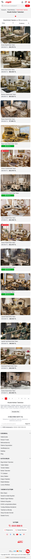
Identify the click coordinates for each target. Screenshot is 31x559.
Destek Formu (5, 515)
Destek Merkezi (22, 530)
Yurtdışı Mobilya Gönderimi (8, 507)
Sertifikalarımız (5, 448)
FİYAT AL (8, 146)
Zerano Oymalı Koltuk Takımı (8, 168)
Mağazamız (9, 530)
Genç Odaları (4, 476)
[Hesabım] (22, 2)
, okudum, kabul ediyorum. (14, 427)
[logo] (8, 2)
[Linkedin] (20, 534)
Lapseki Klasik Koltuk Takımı (8, 316)
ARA (27, 5)
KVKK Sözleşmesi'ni (8, 427)
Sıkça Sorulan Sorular (7, 513)
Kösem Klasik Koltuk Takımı (8, 45)
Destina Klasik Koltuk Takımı (8, 390)
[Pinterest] (24, 534)
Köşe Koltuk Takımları (7, 462)
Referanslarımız (5, 442)
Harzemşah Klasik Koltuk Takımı (9, 366)
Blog (2, 454)
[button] (15, 16)
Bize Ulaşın (4, 493)
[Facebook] (10, 534)
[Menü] (2, 2)
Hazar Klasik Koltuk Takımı (7, 292)
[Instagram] (7, 534)
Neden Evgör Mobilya (7, 498)
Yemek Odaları (5, 468)
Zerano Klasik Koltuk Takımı (8, 242)
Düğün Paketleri (5, 479)
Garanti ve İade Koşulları (8, 496)
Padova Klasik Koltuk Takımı (8, 218)
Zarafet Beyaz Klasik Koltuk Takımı (10, 193)
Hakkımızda (4, 437)
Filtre (3, 23)
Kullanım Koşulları (6, 501)
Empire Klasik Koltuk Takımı (8, 119)
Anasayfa (3, 9)
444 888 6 (16, 525)
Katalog (3, 451)
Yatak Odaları (5, 465)
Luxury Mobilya (5, 485)
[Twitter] (14, 534)
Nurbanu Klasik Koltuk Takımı (8, 94)
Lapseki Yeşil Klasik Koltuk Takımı (9, 341)
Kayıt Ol (27, 424)
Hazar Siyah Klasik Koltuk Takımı (9, 143)
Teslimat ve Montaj (6, 510)
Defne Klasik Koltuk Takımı (8, 69)
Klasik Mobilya (11, 9)
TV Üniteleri (4, 473)
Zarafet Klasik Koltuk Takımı (8, 267)
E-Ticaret (11, 557)
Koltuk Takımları (5, 470)
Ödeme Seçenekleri (6, 445)
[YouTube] (17, 534)
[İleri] (28, 398)
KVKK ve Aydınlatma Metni (8, 504)
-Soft (7, 557)
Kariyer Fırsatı (5, 440)
